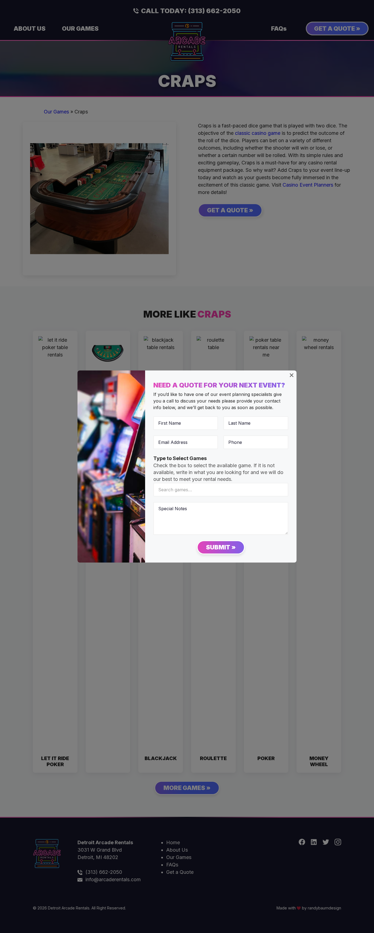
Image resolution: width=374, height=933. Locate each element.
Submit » (221, 547)
